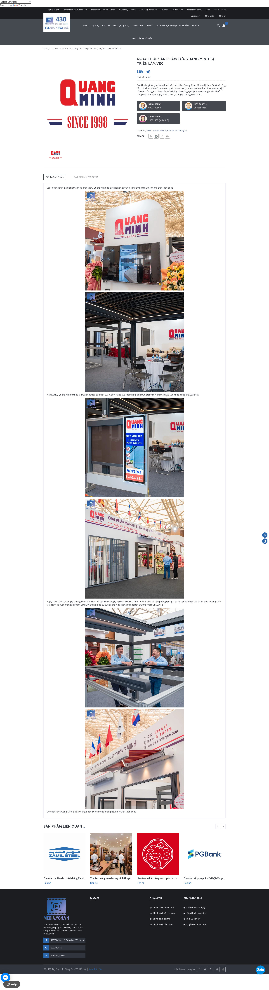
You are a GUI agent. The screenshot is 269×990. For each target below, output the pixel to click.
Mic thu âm (195, 16)
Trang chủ (47, 48)
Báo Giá (106, 25)
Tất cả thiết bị (54, 9)
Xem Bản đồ (95, 969)
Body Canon (177, 9)
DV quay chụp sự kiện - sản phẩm (172, 25)
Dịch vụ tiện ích (193, 918)
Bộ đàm (164, 9)
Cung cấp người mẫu (142, 38)
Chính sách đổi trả (161, 918)
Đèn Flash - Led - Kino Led (75, 9)
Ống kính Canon (194, 9)
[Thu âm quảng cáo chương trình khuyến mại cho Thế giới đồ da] (111, 853)
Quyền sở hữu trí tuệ (196, 924)
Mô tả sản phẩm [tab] (55, 177)
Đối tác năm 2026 (63, 48)
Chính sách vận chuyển (164, 913)
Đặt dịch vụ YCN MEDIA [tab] (86, 177)
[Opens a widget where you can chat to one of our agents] (11, 984)
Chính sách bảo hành (163, 924)
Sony (207, 9)
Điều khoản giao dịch (196, 913)
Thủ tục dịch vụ (121, 25)
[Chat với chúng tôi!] (5, 977)
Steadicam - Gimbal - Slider (103, 9)
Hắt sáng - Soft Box (148, 9)
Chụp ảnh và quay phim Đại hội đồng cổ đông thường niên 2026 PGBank (221, 878)
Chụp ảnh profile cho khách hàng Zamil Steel (66, 878)
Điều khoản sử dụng (195, 907)
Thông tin (137, 25)
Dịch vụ (95, 25)
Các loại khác (220, 9)
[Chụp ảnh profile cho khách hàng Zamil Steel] (64, 853)
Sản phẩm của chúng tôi (176, 130)
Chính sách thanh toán (163, 907)
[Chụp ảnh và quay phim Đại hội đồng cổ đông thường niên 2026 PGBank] (205, 853)
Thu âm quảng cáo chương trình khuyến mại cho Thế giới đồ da (123, 878)
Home (86, 25)
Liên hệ (149, 25)
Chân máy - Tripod (127, 9)
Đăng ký (222, 16)
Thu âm (195, 25)
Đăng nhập (209, 16)
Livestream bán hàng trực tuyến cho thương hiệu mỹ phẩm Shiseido (172, 878)
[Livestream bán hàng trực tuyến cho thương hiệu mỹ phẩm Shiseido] (158, 853)
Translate (23, 5)
